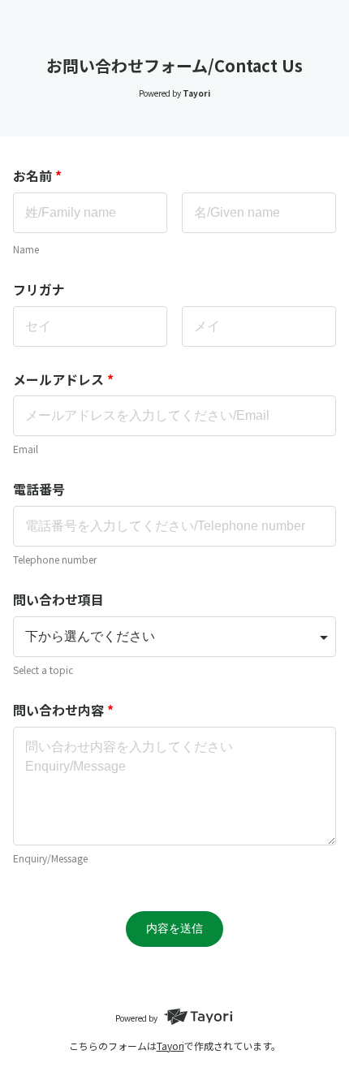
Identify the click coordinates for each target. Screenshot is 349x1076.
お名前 (37, 175)
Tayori (170, 1045)
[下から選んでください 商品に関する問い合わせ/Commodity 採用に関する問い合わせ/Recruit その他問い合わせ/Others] (174, 636)
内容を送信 (174, 928)
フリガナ (39, 289)
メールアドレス (63, 379)
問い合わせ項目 (58, 599)
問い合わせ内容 (63, 709)
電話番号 (39, 489)
